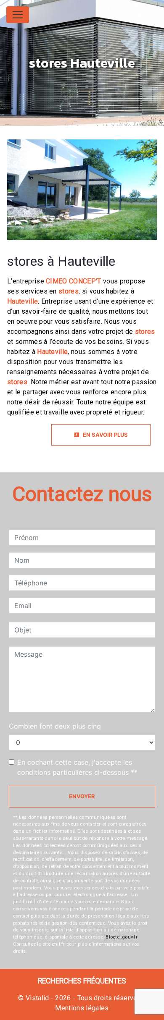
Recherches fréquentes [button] (82, 981)
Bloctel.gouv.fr (121, 937)
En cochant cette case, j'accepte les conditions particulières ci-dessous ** (77, 767)
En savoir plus (105, 434)
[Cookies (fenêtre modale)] (2, 1015)
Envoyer (82, 796)
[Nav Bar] (17, 14)
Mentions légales (81, 1008)
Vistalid (37, 998)
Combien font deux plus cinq (55, 726)
